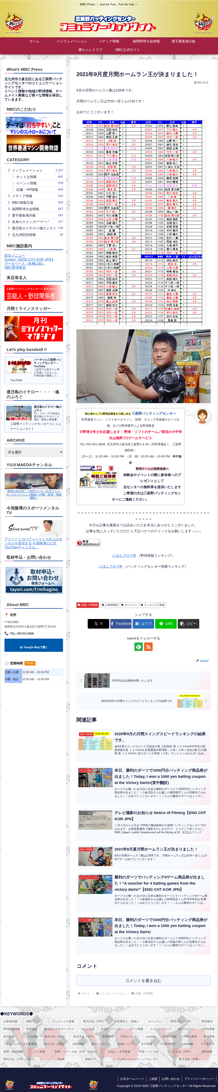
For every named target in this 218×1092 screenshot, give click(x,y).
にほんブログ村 (124, 555)
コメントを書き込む (143, 980)
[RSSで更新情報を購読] (148, 646)
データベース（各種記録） (24, 263)
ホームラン (131, 604)
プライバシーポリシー (199, 1078)
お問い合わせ (171, 1078)
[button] (188, 624)
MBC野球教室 (15, 267)
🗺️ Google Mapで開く (34, 647)
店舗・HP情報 (89, 604)
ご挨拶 (152, 1078)
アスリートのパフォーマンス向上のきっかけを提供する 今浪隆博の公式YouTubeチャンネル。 (33, 543)
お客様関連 (111, 604)
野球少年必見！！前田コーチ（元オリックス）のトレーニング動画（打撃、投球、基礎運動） (34, 494)
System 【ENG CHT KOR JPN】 (29, 259)
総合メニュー (14, 255)
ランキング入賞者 (154, 604)
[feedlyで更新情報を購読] (138, 646)
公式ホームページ (132, 1078)
